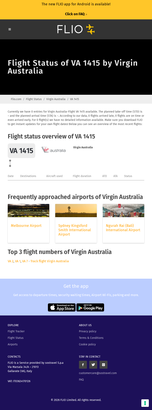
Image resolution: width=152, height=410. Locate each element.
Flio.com (16, 99)
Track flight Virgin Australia (49, 261)
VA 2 (10, 261)
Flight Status (34, 99)
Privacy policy (87, 331)
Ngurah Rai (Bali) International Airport (123, 227)
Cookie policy (87, 344)
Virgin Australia (56, 99)
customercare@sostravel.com (98, 373)
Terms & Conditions (91, 338)
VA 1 (18, 261)
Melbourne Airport (26, 225)
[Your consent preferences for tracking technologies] (145, 403)
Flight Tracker (16, 331)
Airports (13, 344)
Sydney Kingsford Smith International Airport (74, 230)
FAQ (81, 379)
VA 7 (25, 261)
